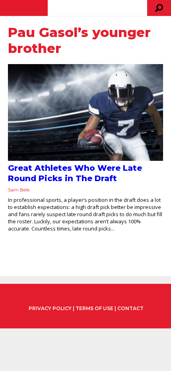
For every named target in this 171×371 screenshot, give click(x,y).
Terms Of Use (94, 308)
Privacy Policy (50, 308)
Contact (130, 308)
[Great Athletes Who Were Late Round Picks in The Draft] (85, 112)
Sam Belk (19, 190)
